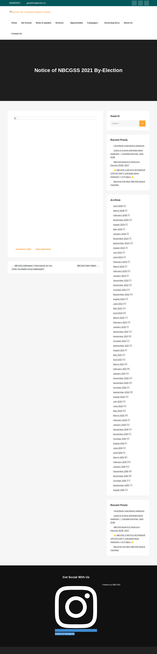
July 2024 (117, 252)
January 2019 (119, 466)
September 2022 (121, 294)
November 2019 (120, 434)
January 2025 (119, 234)
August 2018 (118, 490)
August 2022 (119, 299)
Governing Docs (112, 23)
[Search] (142, 123)
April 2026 (118, 206)
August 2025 (119, 224)
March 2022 (118, 317)
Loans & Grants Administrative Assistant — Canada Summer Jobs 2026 (126, 154)
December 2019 (120, 429)
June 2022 (118, 303)
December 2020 (121, 378)
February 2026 (120, 215)
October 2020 (120, 387)
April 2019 (117, 452)
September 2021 (121, 345)
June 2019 (117, 448)
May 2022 (117, 308)
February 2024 (120, 261)
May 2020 (117, 410)
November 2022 (120, 285)
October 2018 (119, 480)
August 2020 (119, 396)
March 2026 (118, 210)
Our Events (26, 23)
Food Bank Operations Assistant (129, 145)
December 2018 (120, 471)
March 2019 (118, 457)
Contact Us (17, 34)
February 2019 (119, 462)
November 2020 (121, 383)
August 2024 (119, 248)
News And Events (43, 249)
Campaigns (92, 23)
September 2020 (121, 392)
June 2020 (118, 406)
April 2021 (117, 359)
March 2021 (118, 364)
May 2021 (117, 355)
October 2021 (119, 341)
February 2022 (120, 322)
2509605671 (14, 3)
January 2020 (119, 424)
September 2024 (121, 243)
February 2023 (120, 271)
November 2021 (120, 336)
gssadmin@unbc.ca (36, 3)
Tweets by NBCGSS (111, 584)
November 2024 (121, 238)
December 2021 (120, 331)
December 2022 (121, 280)
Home (14, 23)
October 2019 (119, 438)
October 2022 (119, 289)
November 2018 (120, 476)
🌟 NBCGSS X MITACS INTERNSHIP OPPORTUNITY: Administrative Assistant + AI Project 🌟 (127, 173)
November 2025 (121, 220)
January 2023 (119, 275)
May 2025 (117, 229)
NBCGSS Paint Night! (86, 265)
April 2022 (118, 313)
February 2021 (119, 369)
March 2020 (118, 415)
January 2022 (119, 327)
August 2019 (118, 443)
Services (59, 23)
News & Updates (43, 23)
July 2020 (117, 401)
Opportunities (76, 23)
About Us (128, 23)
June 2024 (118, 257)
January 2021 (119, 373)
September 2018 (121, 485)
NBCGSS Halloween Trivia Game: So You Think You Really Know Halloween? (32, 267)
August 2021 (118, 350)
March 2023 (118, 266)
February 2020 (120, 420)
